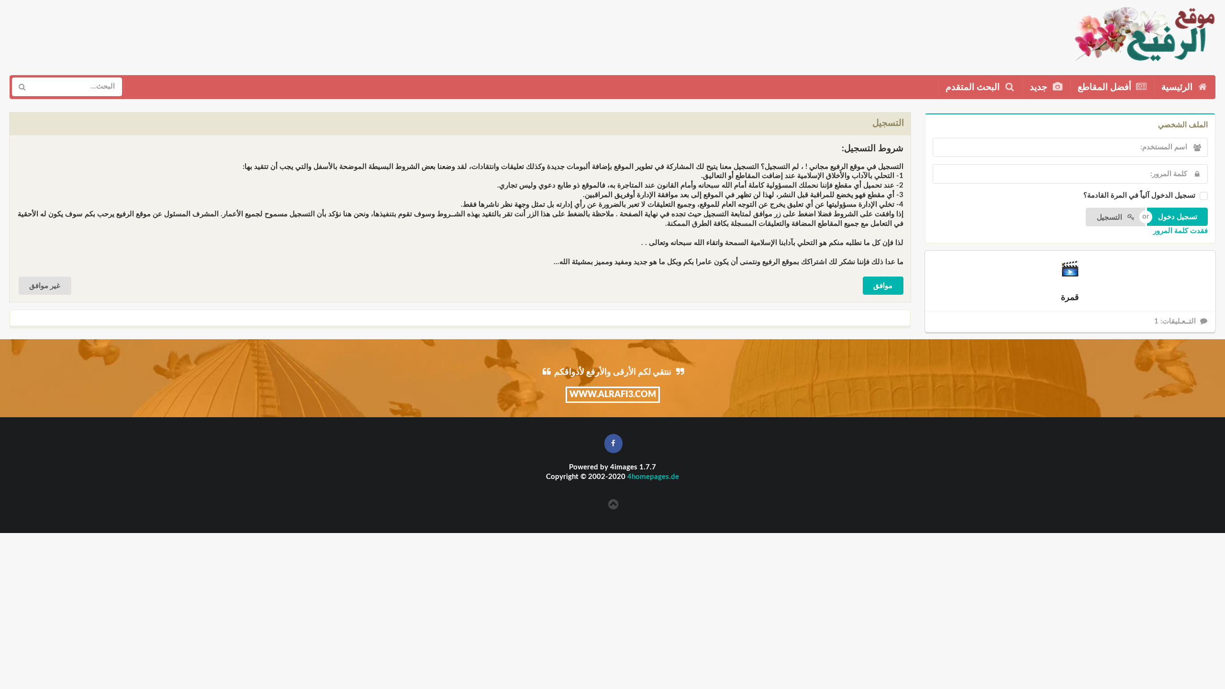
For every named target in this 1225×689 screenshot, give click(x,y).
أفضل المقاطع (1106, 87)
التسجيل (1110, 217)
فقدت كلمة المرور (1180, 230)
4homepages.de (653, 476)
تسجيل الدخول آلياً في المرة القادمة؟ (1139, 195)
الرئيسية (1178, 87)
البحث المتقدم (974, 87)
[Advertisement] (185, 34)
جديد (1040, 87)
